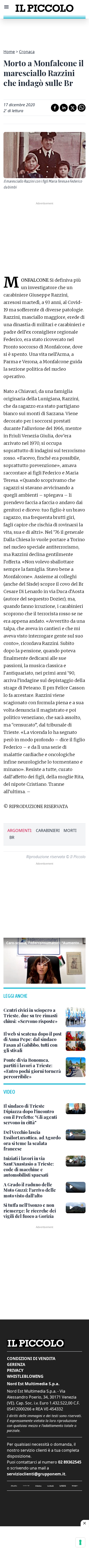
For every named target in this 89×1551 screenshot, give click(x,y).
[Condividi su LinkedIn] (64, 108)
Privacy (15, 1370)
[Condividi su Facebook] (55, 108)
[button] (44, 960)
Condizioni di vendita (31, 1358)
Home (9, 51)
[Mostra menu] (6, 7)
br (11, 837)
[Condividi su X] (73, 108)
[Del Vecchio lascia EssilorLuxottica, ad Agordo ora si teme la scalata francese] (76, 1134)
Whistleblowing (25, 1376)
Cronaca (27, 51)
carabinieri (48, 830)
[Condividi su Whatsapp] (82, 108)
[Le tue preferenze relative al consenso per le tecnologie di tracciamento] (80, 1542)
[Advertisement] (44, 31)
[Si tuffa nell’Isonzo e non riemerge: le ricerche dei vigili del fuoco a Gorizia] (76, 1207)
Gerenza (16, 1364)
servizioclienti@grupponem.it (36, 1474)
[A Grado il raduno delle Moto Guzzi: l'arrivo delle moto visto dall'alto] (76, 1187)
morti (70, 830)
